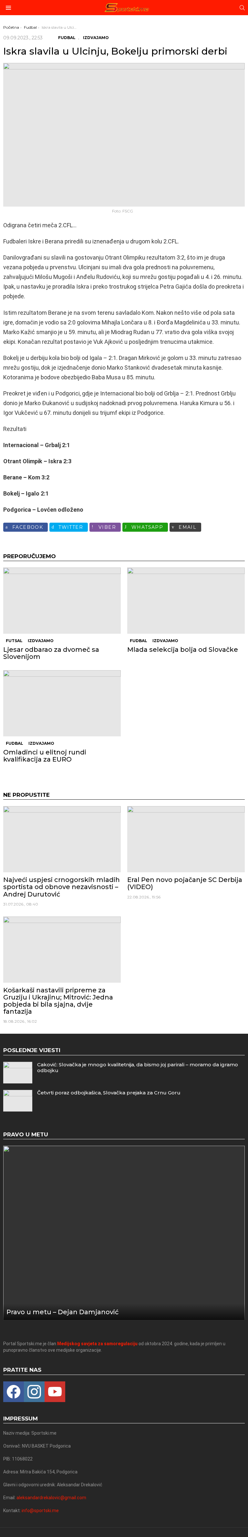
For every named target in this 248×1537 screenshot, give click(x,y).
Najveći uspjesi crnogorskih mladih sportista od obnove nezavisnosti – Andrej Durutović (61, 887)
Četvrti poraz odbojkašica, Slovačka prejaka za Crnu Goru (109, 1093)
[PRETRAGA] (242, 8)
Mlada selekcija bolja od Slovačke (182, 649)
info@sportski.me (40, 1510)
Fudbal (138, 640)
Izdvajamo (41, 640)
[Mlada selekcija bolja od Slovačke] (186, 601)
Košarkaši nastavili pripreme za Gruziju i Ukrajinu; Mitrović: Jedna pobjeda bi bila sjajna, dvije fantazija (58, 1000)
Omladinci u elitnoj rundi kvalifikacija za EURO (44, 755)
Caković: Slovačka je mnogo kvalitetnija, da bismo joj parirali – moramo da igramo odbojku (137, 1067)
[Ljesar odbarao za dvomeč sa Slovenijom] (62, 601)
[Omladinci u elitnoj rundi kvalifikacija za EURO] (62, 703)
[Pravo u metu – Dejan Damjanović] (124, 1233)
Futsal (14, 640)
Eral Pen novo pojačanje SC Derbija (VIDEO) (184, 883)
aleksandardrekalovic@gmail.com (51, 1497)
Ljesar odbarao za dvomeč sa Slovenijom (51, 653)
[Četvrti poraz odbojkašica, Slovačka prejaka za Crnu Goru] (17, 1101)
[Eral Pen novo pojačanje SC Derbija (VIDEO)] (186, 839)
